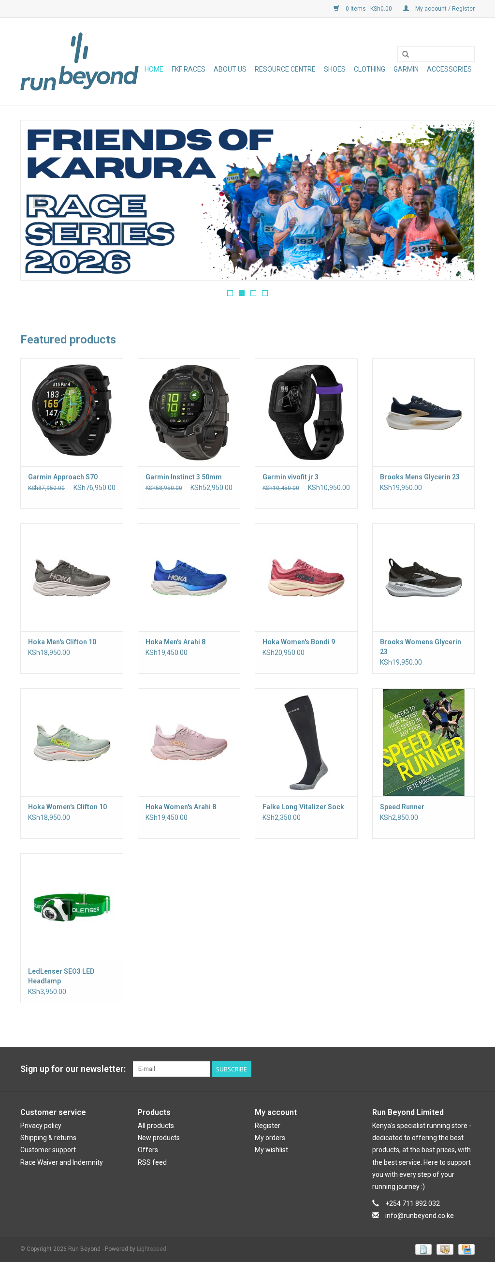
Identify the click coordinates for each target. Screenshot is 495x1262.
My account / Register (444, 8)
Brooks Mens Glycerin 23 (420, 477)
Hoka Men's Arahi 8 (175, 642)
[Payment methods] (422, 1249)
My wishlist (271, 1150)
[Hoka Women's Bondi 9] (306, 577)
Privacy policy (40, 1125)
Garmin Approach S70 (63, 477)
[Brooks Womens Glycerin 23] (423, 577)
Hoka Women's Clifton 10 (67, 807)
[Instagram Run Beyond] (467, 1069)
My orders (270, 1138)
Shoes (335, 69)
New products (159, 1138)
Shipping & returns (48, 1138)
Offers (148, 1150)
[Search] (405, 54)
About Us (230, 69)
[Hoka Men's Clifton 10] (71, 577)
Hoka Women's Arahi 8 (181, 807)
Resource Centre (285, 69)
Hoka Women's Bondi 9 (298, 642)
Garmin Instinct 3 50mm (184, 477)
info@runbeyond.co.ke (419, 1215)
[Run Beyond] (79, 61)
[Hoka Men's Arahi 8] (189, 577)
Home (154, 69)
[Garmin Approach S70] (71, 412)
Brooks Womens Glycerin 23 (420, 646)
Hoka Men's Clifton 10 (62, 642)
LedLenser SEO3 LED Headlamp (61, 976)
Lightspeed (151, 1249)
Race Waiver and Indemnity (61, 1162)
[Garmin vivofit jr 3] (306, 412)
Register (267, 1125)
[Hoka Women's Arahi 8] (189, 742)
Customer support (48, 1150)
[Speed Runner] (423, 742)
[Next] (455, 201)
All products (156, 1125)
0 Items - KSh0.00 (368, 8)
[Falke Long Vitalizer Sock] (306, 742)
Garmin (406, 69)
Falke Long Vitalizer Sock (303, 807)
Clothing (369, 69)
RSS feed (152, 1162)
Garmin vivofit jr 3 (290, 477)
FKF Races (188, 69)
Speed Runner (402, 807)
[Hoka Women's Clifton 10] (71, 742)
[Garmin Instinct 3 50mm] (189, 412)
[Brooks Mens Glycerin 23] (423, 412)
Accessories (449, 69)
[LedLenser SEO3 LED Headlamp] (71, 907)
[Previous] (39, 201)
